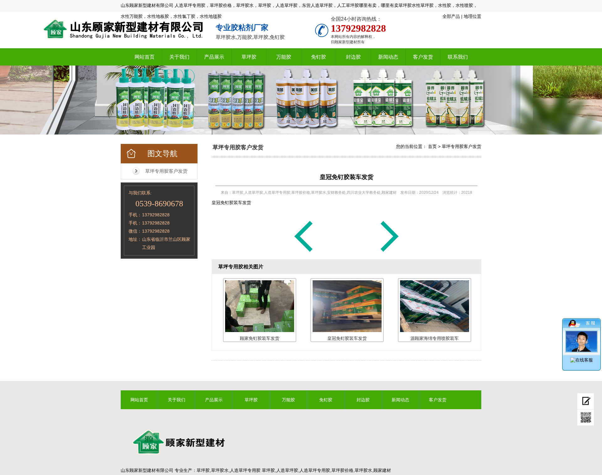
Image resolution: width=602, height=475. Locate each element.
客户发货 (423, 57)
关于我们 (179, 57)
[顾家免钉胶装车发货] (390, 251)
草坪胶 (248, 57)
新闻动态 (388, 57)
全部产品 (451, 16)
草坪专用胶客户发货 (166, 171)
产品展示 (214, 57)
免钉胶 (318, 57)
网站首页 (145, 57)
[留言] (585, 401)
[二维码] (585, 417)
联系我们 (458, 57)
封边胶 (353, 57)
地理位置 (472, 16)
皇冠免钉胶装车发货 (346, 177)
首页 (432, 146)
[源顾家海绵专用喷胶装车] (303, 251)
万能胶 (283, 57)
